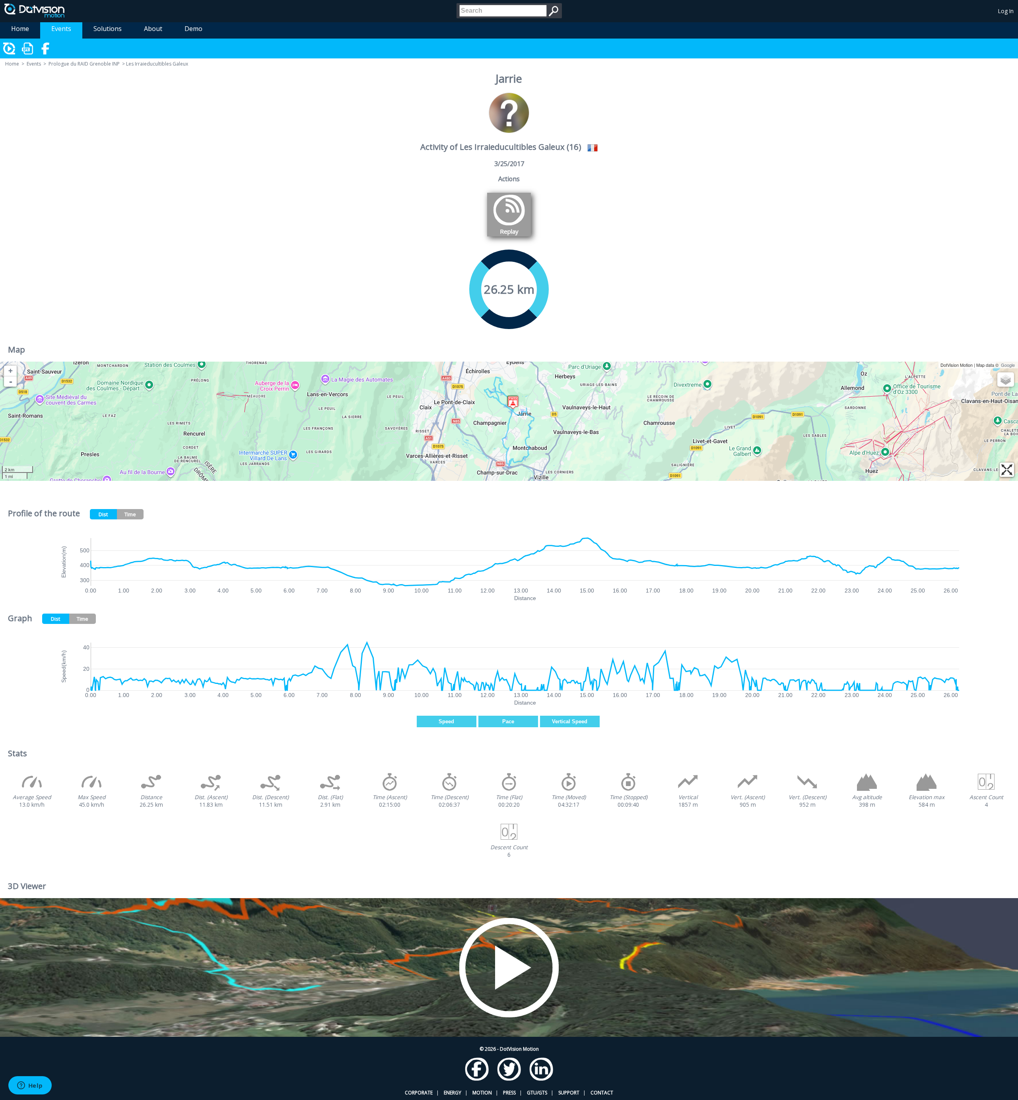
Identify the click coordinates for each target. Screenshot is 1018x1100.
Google (1008, 365)
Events (61, 28)
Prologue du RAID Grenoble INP (84, 63)
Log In (1006, 11)
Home (20, 28)
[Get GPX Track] (28, 48)
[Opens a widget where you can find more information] (30, 1086)
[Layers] (1005, 379)
